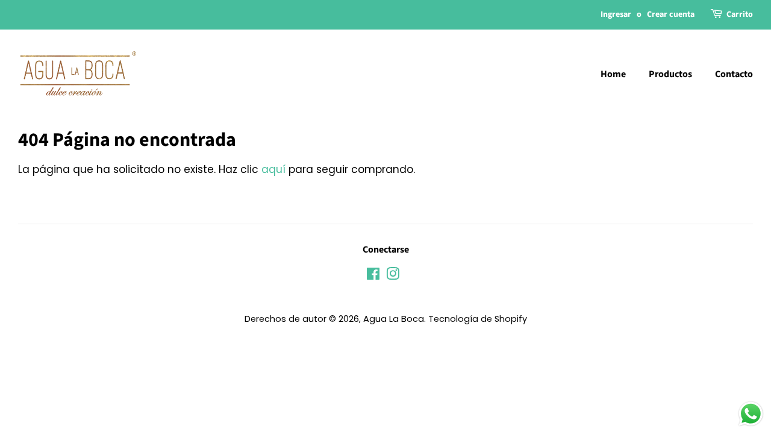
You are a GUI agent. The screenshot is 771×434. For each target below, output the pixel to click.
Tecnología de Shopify (477, 319)
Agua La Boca (393, 319)
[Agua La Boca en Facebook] (373, 276)
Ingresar (616, 14)
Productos (670, 74)
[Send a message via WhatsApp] (751, 414)
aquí (273, 169)
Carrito (739, 14)
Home (613, 74)
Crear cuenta (671, 14)
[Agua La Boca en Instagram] (392, 276)
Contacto (734, 74)
